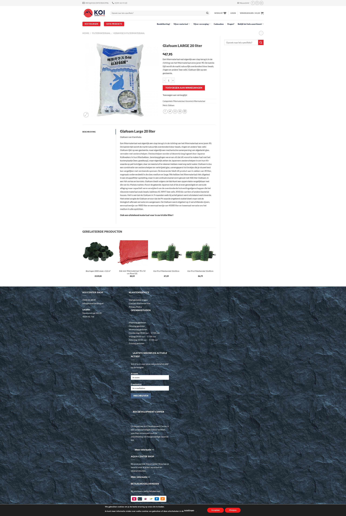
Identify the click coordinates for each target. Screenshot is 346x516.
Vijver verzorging (201, 24)
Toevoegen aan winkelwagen (183, 88)
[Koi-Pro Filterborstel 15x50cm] (166, 252)
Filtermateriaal (101, 33)
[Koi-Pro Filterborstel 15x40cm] (200, 252)
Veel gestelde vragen (138, 300)
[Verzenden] (207, 13)
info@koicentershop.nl (92, 303)
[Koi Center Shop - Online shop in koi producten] (94, 13)
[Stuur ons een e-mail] (261, 3)
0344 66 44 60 (89, 300)
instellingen (189, 510)
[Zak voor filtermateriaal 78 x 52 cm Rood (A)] (132, 252)
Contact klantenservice (139, 303)
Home (85, 33)
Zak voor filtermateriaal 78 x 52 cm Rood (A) (132, 272)
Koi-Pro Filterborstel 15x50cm (166, 271)
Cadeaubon (219, 24)
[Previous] (83, 259)
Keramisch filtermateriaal (129, 33)
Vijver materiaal (181, 24)
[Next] (216, 259)
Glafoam (171, 105)
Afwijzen (233, 510)
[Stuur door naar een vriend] (175, 111)
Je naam (134, 373)
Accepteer (215, 510)
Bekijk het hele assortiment (250, 24)
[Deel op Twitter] (170, 111)
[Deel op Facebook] (165, 111)
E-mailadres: (136, 384)
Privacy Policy (135, 307)
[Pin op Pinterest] (180, 111)
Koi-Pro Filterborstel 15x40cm (200, 271)
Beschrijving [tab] (89, 132)
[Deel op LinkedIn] (184, 111)
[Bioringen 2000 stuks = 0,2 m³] (98, 252)
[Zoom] (86, 114)
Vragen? (230, 24)
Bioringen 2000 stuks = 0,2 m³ (98, 271)
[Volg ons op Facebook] (253, 3)
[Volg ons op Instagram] (257, 3)
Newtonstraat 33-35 (92, 313)
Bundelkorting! (163, 24)
